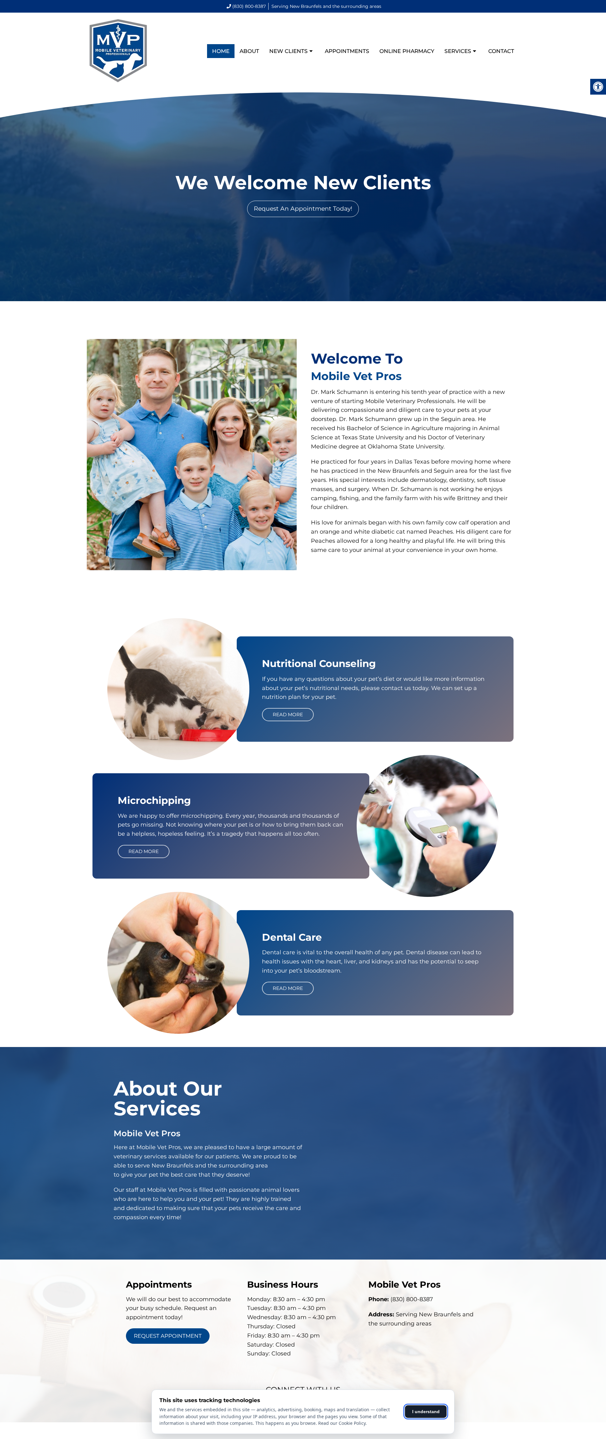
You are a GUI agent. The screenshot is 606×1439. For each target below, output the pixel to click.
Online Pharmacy (406, 51)
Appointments (347, 51)
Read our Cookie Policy (341, 1423)
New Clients (288, 51)
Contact (501, 51)
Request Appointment (168, 1336)
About (249, 51)
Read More (288, 714)
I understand (426, 1411)
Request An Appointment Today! (303, 208)
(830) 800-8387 (249, 6)
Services (457, 51)
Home (220, 51)
